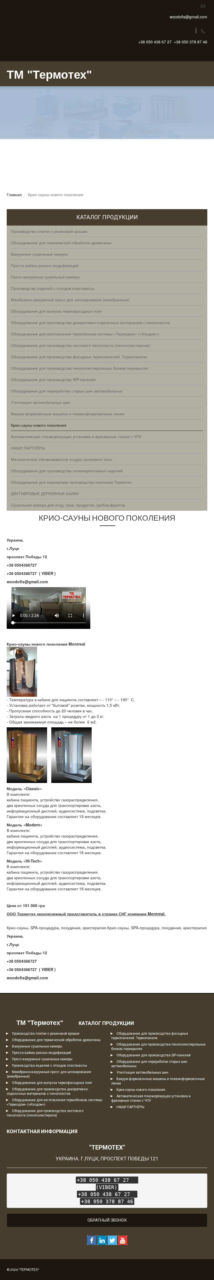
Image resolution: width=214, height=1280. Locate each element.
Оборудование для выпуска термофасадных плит (52, 1083)
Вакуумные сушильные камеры (37, 1046)
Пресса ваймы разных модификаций (41, 1053)
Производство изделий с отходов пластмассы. (50, 1066)
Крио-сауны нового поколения (140, 1090)
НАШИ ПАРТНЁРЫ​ (130, 1107)
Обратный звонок (107, 1220)
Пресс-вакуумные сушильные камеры (42, 1059)
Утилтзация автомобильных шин (142, 1072)
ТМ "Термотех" (49, 74)
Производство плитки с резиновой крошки (45, 1034)
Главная (14, 194)
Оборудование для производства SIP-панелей (153, 1055)
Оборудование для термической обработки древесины (56, 1040)
